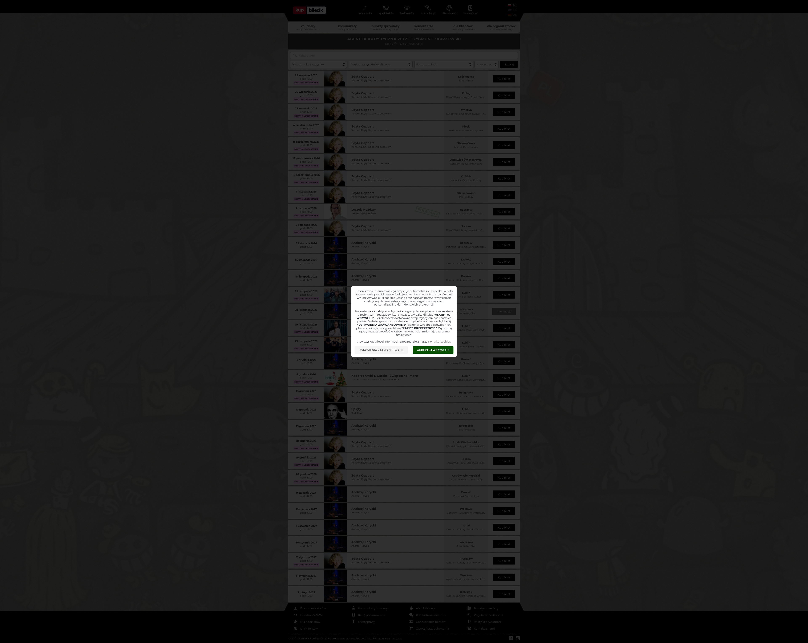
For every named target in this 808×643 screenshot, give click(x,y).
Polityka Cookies (439, 341)
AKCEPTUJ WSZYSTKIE (433, 350)
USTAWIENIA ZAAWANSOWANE (381, 350)
